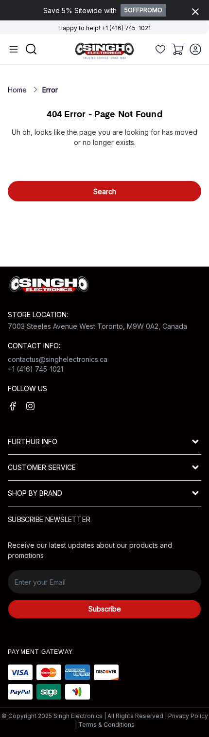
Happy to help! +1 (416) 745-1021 (104, 28)
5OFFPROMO (143, 10)
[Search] (160, 49)
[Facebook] (13, 406)
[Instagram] (30, 406)
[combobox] (104, 165)
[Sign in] (195, 49)
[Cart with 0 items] (178, 49)
